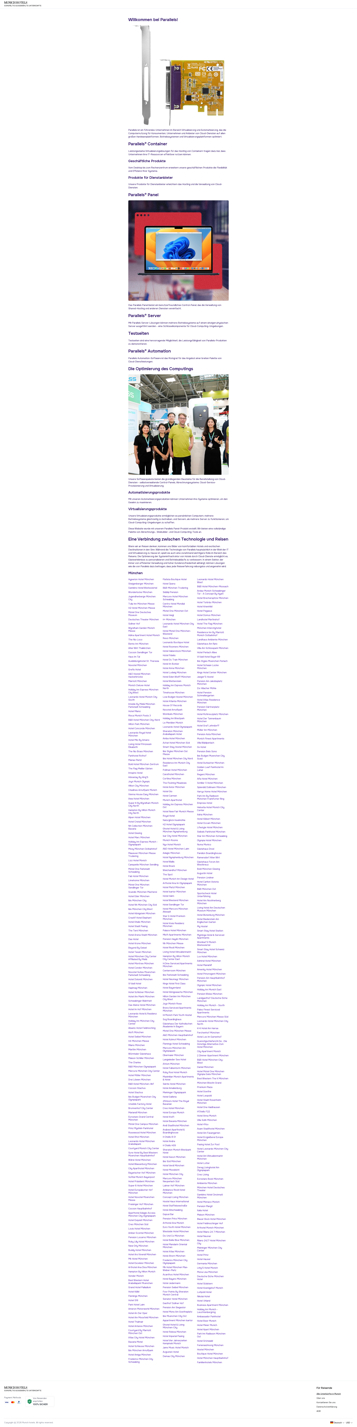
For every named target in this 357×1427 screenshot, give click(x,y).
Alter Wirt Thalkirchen (139, 648)
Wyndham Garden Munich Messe (141, 629)
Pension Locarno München (142, 1237)
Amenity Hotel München (209, 969)
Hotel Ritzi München (138, 1136)
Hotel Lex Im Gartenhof (209, 1036)
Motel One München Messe (177, 1030)
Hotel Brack (169, 866)
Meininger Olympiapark (174, 1092)
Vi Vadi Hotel (134, 983)
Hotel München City (173, 1174)
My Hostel (202, 926)
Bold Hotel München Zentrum (143, 764)
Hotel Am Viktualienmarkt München (210, 1157)
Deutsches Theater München (143, 619)
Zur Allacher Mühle (206, 688)
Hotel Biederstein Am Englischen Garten (208, 921)
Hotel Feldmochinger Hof (210, 1223)
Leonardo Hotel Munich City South (142, 698)
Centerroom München (174, 970)
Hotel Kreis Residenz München (173, 925)
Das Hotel (133, 939)
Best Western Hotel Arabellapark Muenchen (140, 1282)
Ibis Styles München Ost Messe (175, 753)
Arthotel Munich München (210, 1227)
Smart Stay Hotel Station (210, 930)
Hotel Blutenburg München (211, 915)
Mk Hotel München (138, 1258)
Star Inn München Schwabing (212, 836)
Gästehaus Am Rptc (207, 643)
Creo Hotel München (173, 1108)
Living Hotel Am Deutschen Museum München (211, 909)
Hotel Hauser (204, 1259)
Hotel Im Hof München (139, 1009)
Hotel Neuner (204, 1236)
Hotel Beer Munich (206, 1320)
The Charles (134, 1062)
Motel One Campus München (143, 1124)
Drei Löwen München (139, 1079)
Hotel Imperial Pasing (173, 1336)
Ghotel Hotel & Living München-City (173, 1326)
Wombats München (173, 714)
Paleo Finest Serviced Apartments (208, 1011)
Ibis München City (137, 900)
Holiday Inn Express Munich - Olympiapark (143, 843)
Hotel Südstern (205, 1283)
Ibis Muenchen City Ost (175, 1316)
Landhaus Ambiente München (212, 639)
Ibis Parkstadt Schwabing (176, 974)
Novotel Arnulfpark (172, 709)
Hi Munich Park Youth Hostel (177, 1015)
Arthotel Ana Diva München (142, 1267)
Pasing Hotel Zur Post (208, 1144)
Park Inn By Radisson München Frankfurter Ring (210, 797)
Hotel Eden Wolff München (177, 676)
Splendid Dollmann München (211, 787)
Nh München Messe (173, 943)
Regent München (206, 774)
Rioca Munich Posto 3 (139, 715)
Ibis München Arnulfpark (140, 1350)
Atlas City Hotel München (141, 1337)
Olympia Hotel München (209, 840)
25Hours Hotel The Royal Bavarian (176, 1102)
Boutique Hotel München (210, 1353)
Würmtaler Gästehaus (139, 1053)
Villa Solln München (207, 1120)
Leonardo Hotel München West (210, 581)
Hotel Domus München (209, 615)
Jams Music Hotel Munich (176, 1347)
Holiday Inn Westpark (173, 718)
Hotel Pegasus (204, 610)
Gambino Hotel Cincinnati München (210, 1196)
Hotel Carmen (170, 795)
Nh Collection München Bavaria (140, 827)
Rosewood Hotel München (142, 1132)
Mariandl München (137, 1112)
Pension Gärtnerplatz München (208, 708)
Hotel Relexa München (174, 1331)
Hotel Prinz (202, 1254)
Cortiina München (172, 778)
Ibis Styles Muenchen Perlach (212, 661)
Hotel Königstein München (141, 913)
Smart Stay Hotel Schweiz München (210, 951)
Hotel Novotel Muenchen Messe (141, 1199)
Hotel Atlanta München (175, 701)
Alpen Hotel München (139, 817)
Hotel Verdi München (173, 1165)
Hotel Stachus (135, 1092)
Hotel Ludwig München (174, 672)
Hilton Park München (139, 724)
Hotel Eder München (138, 896)
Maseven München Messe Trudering (142, 855)
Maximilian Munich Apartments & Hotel (178, 1078)
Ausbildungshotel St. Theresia (143, 661)
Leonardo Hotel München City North (212, 1022)
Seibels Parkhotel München (211, 831)
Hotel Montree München (141, 963)
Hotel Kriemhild (204, 606)
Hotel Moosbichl (171, 1169)
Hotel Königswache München (178, 992)
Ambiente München (207, 1183)
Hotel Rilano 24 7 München (211, 1231)
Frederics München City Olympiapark (175, 1262)
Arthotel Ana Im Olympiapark (177, 883)
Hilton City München (138, 785)
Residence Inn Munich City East (176, 764)
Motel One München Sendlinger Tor (138, 886)
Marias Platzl (135, 760)
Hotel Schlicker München (141, 992)
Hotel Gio (167, 791)
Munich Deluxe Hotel (139, 685)
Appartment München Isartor (178, 1320)
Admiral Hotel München (209, 960)
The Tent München (138, 930)
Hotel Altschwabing (173, 1210)
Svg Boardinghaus (172, 1019)
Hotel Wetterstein (172, 681)
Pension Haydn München (175, 939)
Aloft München (136, 1032)
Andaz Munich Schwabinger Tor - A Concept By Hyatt (211, 592)
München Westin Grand (209, 1082)
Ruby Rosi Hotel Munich (175, 1072)
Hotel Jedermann (171, 1283)
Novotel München (137, 665)
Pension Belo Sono (207, 751)
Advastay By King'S (138, 777)
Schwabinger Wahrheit (140, 1000)
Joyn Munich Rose (172, 1003)
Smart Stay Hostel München (177, 746)
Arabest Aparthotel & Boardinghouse (174, 1131)
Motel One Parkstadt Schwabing (139, 870)
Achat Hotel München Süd (176, 742)
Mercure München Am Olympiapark (174, 1049)
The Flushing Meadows (175, 782)
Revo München (170, 638)
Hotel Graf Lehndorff (208, 725)
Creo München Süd (138, 1224)
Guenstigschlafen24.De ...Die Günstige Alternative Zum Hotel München (212, 1044)
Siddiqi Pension (170, 592)
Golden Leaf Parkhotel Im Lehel (210, 769)
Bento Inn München (138, 643)
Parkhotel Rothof (137, 755)
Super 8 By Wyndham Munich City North (143, 804)
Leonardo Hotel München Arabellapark (141, 1143)
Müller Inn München (207, 729)
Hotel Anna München (173, 668)
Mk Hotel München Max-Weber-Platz (175, 1269)
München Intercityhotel (209, 628)
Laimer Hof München (173, 1185)
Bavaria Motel (135, 1341)
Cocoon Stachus (137, 1088)
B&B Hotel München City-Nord (144, 719)
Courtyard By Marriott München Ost (139, 1332)
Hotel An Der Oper (137, 1313)
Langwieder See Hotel (174, 1059)
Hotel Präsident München (141, 1181)
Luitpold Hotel (204, 1292)
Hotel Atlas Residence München (208, 701)
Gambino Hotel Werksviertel (142, 587)
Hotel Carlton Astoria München (208, 883)
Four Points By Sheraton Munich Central (175, 1293)
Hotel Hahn (168, 896)
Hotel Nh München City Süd (142, 904)
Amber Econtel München (141, 1233)
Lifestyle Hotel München (210, 827)
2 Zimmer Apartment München (213, 1055)
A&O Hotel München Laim (176, 848)
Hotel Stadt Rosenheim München (209, 1101)
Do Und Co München (173, 1235)
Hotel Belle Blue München (176, 1240)
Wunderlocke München (140, 592)
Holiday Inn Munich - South (211, 1005)
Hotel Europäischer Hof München (140, 1191)
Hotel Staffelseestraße (175, 1205)
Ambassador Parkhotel (208, 1316)
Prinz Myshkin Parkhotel (140, 1128)
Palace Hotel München (174, 930)
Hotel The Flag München (209, 623)
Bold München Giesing (208, 868)
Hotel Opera (169, 583)
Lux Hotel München (207, 956)
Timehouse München (173, 692)
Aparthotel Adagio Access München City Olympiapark (142, 1214)
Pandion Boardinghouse (209, 853)
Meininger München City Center (209, 1249)
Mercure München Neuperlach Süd (172, 1180)
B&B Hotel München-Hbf (141, 1083)
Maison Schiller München (141, 1058)
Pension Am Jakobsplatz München (209, 683)
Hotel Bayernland (172, 987)
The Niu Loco (135, 639)
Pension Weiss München (209, 993)
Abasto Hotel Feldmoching (141, 1028)
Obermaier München (173, 1055)
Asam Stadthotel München (211, 1128)
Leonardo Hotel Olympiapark (177, 726)
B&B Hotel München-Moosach (212, 586)
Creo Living (203, 1174)
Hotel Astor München (174, 787)
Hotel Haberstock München (177, 651)
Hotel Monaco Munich (208, 1201)
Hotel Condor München (140, 967)
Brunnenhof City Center (140, 1108)
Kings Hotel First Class (174, 983)
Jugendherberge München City (142, 598)
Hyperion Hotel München (141, 579)
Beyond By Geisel (137, 947)
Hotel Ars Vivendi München (142, 1254)
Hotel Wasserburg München (142, 1164)
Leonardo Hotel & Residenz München (142, 1015)
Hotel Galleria (170, 1096)
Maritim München (137, 1049)
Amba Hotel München (174, 738)
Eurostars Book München (210, 1178)
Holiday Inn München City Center (141, 1022)
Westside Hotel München (176, 1231)
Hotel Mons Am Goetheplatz (177, 1311)
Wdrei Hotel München (139, 1159)
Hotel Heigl (168, 615)
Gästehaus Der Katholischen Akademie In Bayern (177, 1025)
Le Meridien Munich (173, 722)
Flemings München (138, 1296)
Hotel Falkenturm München (177, 1068)
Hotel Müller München (139, 1075)
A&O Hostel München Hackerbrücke (139, 675)
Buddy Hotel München (139, 1250)
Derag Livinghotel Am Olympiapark (208, 1169)
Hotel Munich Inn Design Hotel (178, 878)
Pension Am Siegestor (174, 1307)
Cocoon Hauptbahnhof (140, 1208)
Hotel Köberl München (208, 818)
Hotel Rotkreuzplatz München (212, 714)
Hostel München (205, 1349)
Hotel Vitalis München (139, 921)
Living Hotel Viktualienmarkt (177, 951)
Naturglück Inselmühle (174, 820)
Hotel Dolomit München (140, 979)
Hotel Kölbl (133, 1291)
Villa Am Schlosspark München (212, 648)
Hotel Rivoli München (173, 947)
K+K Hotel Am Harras (207, 1028)
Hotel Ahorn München (174, 1255)
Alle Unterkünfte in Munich (329, 1394)
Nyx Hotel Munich (172, 844)
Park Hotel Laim (136, 1304)
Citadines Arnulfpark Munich (142, 790)
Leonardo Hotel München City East (178, 625)
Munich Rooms (170, 840)
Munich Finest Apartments (210, 738)
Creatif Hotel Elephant (140, 917)
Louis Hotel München (139, 1228)
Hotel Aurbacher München (210, 762)
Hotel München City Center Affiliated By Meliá (142, 958)
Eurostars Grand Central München (140, 1118)
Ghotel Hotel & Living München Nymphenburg (175, 830)
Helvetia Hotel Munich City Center (210, 809)
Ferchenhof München (208, 1032)
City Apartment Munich (209, 1051)
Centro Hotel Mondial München (174, 605)
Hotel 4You (202, 1124)
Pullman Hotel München (175, 770)
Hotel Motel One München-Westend (177, 632)
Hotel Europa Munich (173, 1112)
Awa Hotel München (138, 798)
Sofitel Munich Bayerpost (141, 1177)
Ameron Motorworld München (143, 1308)
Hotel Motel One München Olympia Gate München (210, 1073)
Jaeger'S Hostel (205, 676)
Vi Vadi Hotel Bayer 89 (208, 656)
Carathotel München (173, 774)
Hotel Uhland (203, 1300)
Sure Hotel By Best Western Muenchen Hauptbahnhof (143, 1154)
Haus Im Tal (134, 656)
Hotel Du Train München (175, 659)
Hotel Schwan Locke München (208, 667)
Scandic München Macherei (142, 891)
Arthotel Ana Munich (173, 1222)
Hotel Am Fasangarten (208, 1132)
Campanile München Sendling (143, 864)
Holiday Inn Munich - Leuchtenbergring (207, 1311)
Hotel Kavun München (174, 1157)
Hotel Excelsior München (141, 1263)
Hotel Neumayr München (176, 979)
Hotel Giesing (135, 833)
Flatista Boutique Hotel (175, 579)
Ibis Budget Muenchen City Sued (211, 757)
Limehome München (138, 880)
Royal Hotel (169, 815)
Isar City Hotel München (175, 835)
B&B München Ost (206, 889)
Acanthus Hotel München (176, 1274)
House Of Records (172, 705)
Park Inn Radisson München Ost (211, 1335)
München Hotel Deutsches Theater (211, 1189)
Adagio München (171, 853)
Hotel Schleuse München (141, 1346)
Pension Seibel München (175, 1287)
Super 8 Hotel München (140, 1185)
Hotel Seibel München (139, 1036)
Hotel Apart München (208, 1329)
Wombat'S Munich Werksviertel (206, 944)
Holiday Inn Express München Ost (178, 806)
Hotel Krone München (139, 943)
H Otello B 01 (169, 1136)
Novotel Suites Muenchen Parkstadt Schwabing (141, 974)
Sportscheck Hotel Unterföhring (206, 895)
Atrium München (171, 1063)
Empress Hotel (204, 803)
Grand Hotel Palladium (139, 1287)
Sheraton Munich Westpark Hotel (177, 1151)
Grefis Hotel (134, 669)
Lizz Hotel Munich (137, 860)
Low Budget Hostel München (178, 696)
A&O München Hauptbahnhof (178, 1035)
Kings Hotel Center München (212, 672)
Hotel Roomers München (176, 646)
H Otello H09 (169, 1145)
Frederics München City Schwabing (140, 1360)
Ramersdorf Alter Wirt (208, 857)
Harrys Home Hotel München (212, 791)
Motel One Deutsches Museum (139, 614)
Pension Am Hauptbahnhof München (211, 979)
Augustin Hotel (204, 873)
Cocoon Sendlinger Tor (140, 652)
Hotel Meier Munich (207, 1325)
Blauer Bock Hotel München (211, 1219)
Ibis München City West (140, 909)
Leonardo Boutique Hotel (176, 642)
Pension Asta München (209, 734)
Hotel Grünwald (205, 1340)
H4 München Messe (138, 1041)
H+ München (169, 619)
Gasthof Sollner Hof (173, 1303)
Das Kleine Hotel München (141, 1005)
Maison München (206, 1214)
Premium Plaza (204, 1087)
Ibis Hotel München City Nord (178, 758)
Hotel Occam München (209, 823)
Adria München (205, 814)
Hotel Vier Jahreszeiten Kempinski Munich (175, 1342)
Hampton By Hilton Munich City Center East (176, 958)
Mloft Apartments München (177, 934)
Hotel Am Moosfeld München (143, 1317)
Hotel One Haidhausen (208, 1107)
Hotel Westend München (175, 900)
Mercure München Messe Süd (212, 1016)
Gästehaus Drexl (205, 848)
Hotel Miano (134, 711)
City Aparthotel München (141, 1168)
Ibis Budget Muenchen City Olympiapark (142, 1098)
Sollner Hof (134, 623)
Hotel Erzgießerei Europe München (210, 1139)
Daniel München (205, 1067)
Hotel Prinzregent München (211, 973)
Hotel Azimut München (174, 1039)
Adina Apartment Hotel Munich (144, 635)
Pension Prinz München (175, 1218)
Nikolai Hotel (203, 1296)
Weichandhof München (175, 870)
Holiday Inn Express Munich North (177, 687)
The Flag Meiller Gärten (140, 768)
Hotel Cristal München (139, 821)
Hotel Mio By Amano (138, 740)
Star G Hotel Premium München (174, 917)
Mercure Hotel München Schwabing (175, 598)
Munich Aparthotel (172, 800)
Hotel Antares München (140, 1326)
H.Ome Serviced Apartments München (177, 965)
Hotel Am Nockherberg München (209, 902)
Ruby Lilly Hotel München (141, 1241)
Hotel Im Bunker (171, 663)
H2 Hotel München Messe (141, 607)
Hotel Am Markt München (141, 996)
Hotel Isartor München (174, 891)
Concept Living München (175, 1197)
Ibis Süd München (172, 1161)
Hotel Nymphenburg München (178, 857)
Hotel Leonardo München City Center (212, 1150)
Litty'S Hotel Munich (207, 1267)
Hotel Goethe (204, 1091)
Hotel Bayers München (174, 1278)
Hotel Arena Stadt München (142, 934)
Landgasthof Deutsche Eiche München (212, 999)
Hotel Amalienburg (172, 1088)
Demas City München (174, 1356)
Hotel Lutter (203, 1163)
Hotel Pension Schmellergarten (205, 694)
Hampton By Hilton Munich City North (141, 812)
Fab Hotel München (138, 876)
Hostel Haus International (176, 1201)
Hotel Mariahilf (204, 965)
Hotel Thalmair (135, 1321)
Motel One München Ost (175, 610)
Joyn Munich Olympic (139, 781)
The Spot (168, 874)
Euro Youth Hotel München (176, 1227)
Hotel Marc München (139, 837)
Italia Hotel (202, 1210)
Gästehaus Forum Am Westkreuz (208, 863)
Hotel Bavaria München (175, 1121)
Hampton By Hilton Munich (141, 1271)
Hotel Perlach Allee (207, 652)
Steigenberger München (141, 583)
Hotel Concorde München (141, 728)
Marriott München (137, 681)
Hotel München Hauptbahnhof (212, 1358)
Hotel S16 (133, 1300)
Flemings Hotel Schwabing (176, 1043)
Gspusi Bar (168, 1214)
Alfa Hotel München (207, 778)
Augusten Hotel (171, 1351)
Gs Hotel (201, 747)
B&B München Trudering (175, 587)
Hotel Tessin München (139, 952)
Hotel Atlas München (173, 1251)
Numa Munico (204, 844)
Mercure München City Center (144, 1071)
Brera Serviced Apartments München (177, 1009)
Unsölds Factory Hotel (139, 1104)
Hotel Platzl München (174, 887)
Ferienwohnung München (210, 1345)
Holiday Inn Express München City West (143, 691)
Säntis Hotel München (174, 1083)
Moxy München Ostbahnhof (142, 848)
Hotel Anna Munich (206, 1115)
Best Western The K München (212, 1078)
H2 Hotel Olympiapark (174, 824)
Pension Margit (205, 1206)
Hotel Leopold (204, 1095)
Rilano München (136, 1045)
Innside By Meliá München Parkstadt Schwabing (141, 705)
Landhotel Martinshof (208, 619)
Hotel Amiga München (139, 1354)
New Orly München (138, 1245)
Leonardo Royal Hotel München (139, 734)
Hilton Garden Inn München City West (177, 998)
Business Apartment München (212, 1305)
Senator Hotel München (175, 1298)
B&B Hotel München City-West (210, 1061)
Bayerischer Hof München (141, 1172)
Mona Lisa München (207, 1272)
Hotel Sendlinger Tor (173, 904)
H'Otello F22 (203, 1111)
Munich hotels (15, 2)
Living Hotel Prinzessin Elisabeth (140, 746)
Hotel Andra (169, 1141)
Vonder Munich (136, 1275)
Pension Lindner (205, 877)
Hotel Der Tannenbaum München (209, 720)
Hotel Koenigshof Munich (210, 1287)
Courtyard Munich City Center (143, 1148)
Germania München (207, 1263)
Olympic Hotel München (209, 985)
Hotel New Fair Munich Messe (178, 811)
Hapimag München (137, 987)
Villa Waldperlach (205, 742)
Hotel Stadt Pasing (138, 926)
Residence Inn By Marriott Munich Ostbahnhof (210, 634)
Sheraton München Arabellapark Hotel (173, 733)
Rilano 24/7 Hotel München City (211, 1242)
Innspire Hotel (135, 772)
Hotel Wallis (168, 861)
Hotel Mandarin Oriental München (175, 1246)
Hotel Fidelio (169, 655)
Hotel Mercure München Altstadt (175, 910)
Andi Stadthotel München (176, 1125)
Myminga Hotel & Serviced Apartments (210, 936)
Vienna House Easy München (143, 794)
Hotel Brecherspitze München (212, 598)
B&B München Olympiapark (142, 1066)
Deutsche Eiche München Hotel (210, 1278)
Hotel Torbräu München (209, 602)
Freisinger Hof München (140, 1204)
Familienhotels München (209, 1362)
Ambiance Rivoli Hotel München (174, 1191)
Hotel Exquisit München (140, 1220)
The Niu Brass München (140, 751)
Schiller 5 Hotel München (210, 782)
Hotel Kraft (168, 1116)
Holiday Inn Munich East (209, 989)
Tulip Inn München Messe (141, 603)
